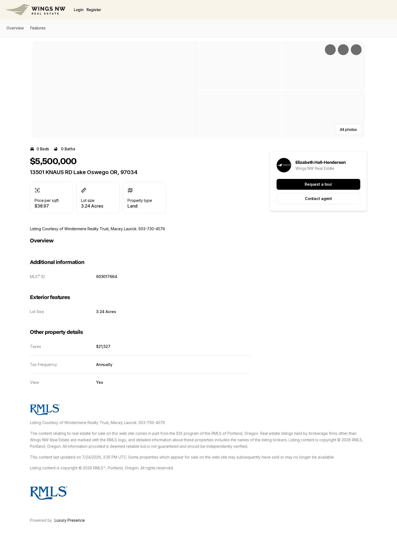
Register (93, 9)
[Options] (330, 49)
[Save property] (343, 49)
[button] (115, 89)
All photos (348, 129)
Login (78, 9)
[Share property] (356, 49)
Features (38, 28)
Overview (15, 28)
